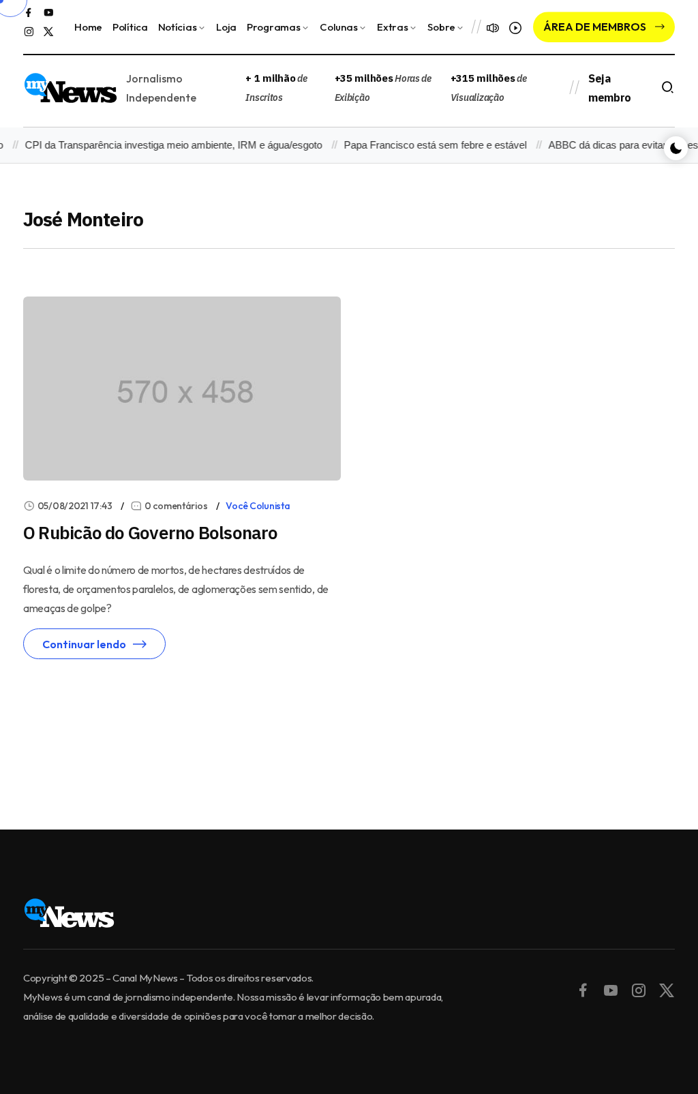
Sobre (441, 26)
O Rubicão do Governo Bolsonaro (150, 532)
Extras (392, 26)
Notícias (177, 26)
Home (88, 26)
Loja (226, 26)
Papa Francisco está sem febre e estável (427, 145)
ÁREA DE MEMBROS (595, 26)
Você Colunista (258, 506)
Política (130, 26)
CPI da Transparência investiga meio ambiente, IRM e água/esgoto (165, 145)
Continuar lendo (84, 644)
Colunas (338, 26)
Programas (273, 26)
